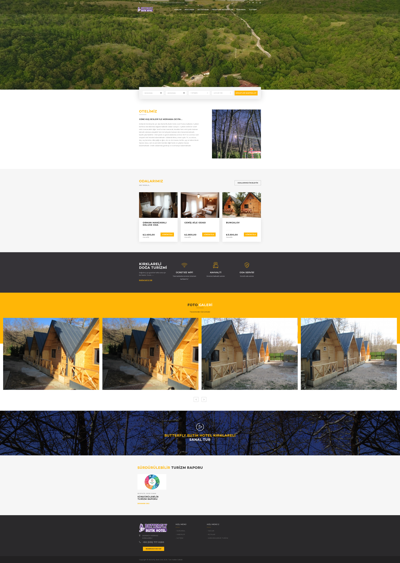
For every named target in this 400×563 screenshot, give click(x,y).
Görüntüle (167, 234)
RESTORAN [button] (189, 10)
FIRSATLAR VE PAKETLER (222, 10)
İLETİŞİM (253, 10)
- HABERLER (180, 534)
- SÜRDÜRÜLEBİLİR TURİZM (217, 538)
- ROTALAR (211, 534)
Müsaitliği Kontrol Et (246, 93)
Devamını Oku (143, 503)
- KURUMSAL (180, 531)
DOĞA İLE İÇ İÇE (145, 280)
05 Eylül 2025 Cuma (147, 493)
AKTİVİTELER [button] (203, 10)
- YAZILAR (210, 531)
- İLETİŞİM (179, 538)
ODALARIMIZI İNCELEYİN (248, 183)
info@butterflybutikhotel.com (173, 2)
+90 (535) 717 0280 (149, 2)
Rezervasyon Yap (153, 549)
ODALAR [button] (178, 10)
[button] (199, 93)
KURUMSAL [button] (241, 10)
